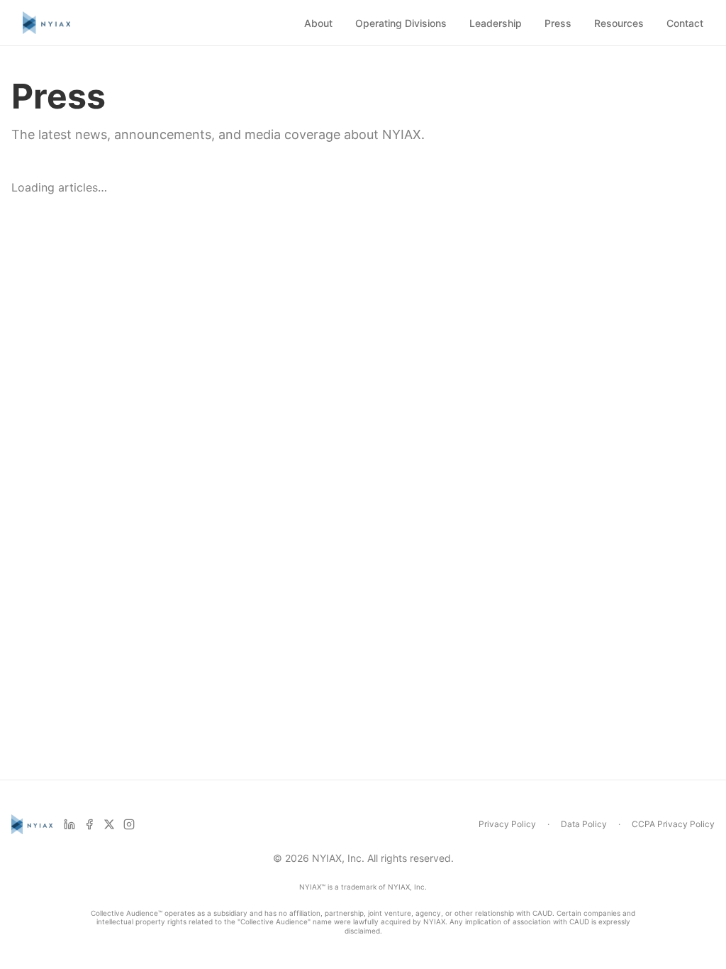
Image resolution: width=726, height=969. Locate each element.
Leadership (495, 23)
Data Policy (584, 824)
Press (557, 23)
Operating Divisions (401, 23)
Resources (619, 23)
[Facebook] (89, 824)
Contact (684, 23)
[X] (109, 824)
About (318, 23)
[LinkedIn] (69, 824)
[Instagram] (129, 824)
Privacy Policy (507, 824)
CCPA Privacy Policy (673, 824)
